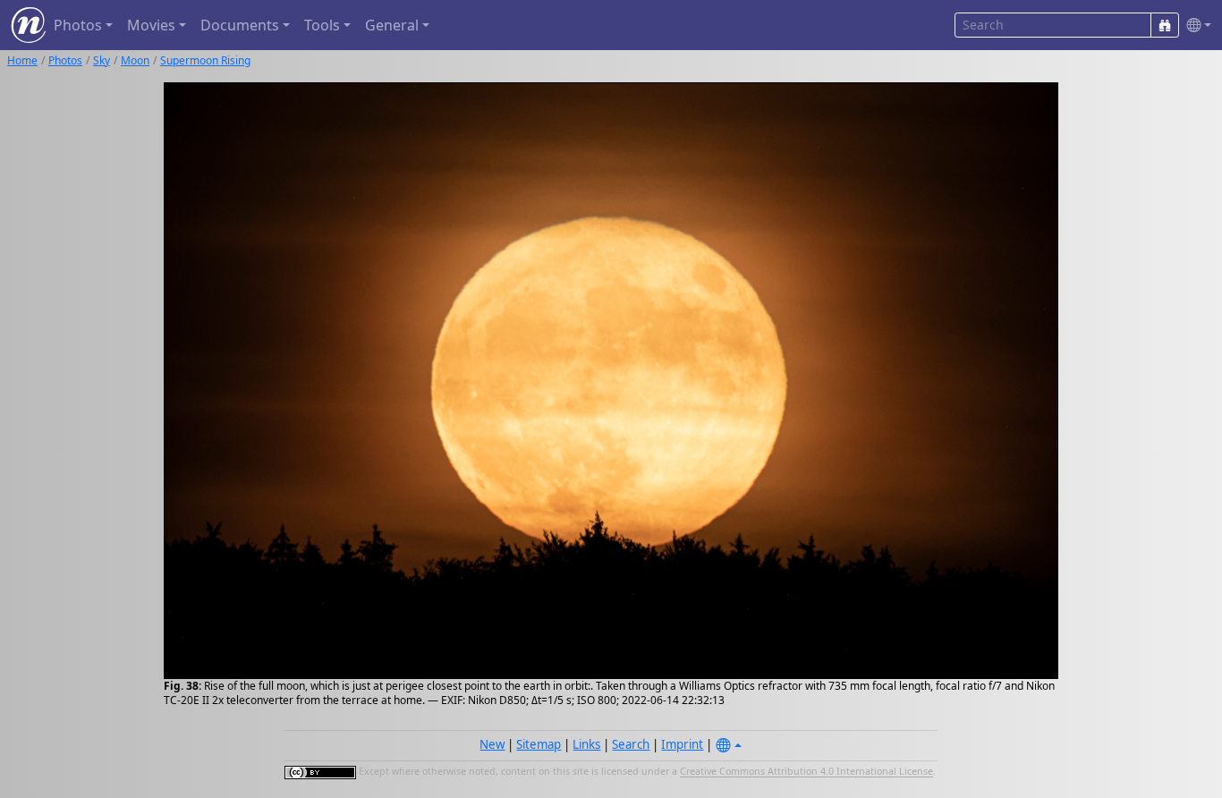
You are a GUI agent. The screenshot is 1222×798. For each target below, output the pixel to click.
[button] (1195, 25)
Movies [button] (151, 25)
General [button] (392, 25)
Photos (65, 60)
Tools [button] (322, 25)
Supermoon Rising (205, 60)
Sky (101, 60)
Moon (135, 60)
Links (586, 744)
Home (22, 60)
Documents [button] (239, 25)
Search (630, 744)
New (492, 744)
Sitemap (538, 744)
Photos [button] (78, 25)
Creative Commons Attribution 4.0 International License (806, 772)
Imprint (682, 744)
